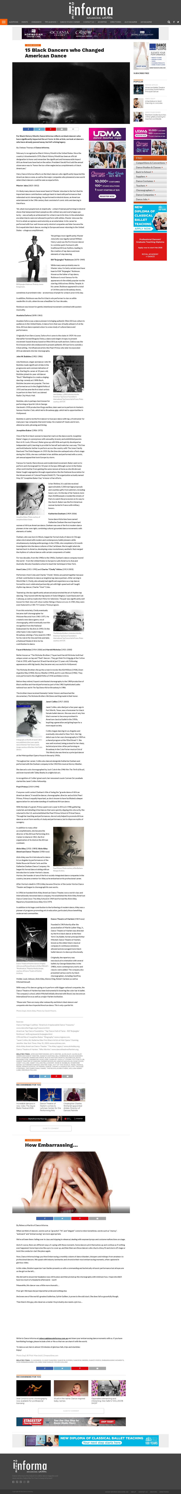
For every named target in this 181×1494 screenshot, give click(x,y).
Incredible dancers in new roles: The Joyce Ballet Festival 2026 (25, 1105)
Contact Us (88, 22)
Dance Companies (145, 194)
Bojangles (70, 1058)
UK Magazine (146, 22)
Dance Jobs (142, 199)
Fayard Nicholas (48, 1061)
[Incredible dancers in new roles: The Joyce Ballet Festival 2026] (27, 1100)
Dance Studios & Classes (148, 167)
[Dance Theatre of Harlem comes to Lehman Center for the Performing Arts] (51, 1100)
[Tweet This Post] (39, 128)
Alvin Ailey (66, 1054)
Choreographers (144, 190)
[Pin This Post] (50, 128)
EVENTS (25, 22)
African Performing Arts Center (46, 1054)
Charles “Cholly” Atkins (60, 1059)
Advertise (102, 22)
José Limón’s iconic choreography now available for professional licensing (31, 1400)
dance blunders (80, 1360)
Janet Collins (22, 1063)
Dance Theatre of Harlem (28, 1061)
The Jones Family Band (35, 1068)
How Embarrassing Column (29, 1362)
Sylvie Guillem (60, 1362)
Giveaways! (36, 22)
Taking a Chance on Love (63, 1066)
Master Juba (46, 1065)
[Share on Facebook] (28, 128)
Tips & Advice (50, 22)
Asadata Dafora (47, 1056)
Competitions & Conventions (150, 162)
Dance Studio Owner (70, 22)
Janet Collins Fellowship (42, 1063)
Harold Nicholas (65, 1061)
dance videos (95, 1360)
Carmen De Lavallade (38, 1059)
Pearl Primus (77, 1065)
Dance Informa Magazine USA (116, 1492)
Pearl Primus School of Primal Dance (33, 1066)
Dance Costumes (144, 181)
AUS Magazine (131, 22)
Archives (153, 1492)
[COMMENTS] (73, 128)
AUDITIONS (13, 22)
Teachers (140, 185)
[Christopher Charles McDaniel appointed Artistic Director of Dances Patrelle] (74, 1100)
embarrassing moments (113, 1360)
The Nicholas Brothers (57, 1068)
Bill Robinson (62, 1056)
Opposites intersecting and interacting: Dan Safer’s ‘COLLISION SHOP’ (107, 1400)
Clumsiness (36, 1360)
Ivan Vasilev (48, 1362)
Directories (115, 22)
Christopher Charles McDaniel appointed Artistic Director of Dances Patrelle (73, 1107)
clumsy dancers (49, 1360)
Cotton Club (78, 1059)
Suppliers (140, 176)
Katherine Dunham (31, 1065)
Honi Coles (78, 1061)
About (133, 1492)
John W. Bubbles (62, 1063)
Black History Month (55, 1058)
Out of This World (61, 1065)
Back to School (143, 172)
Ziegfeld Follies (29, 1070)
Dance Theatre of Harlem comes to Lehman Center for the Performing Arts (50, 1107)
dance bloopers (65, 1360)
